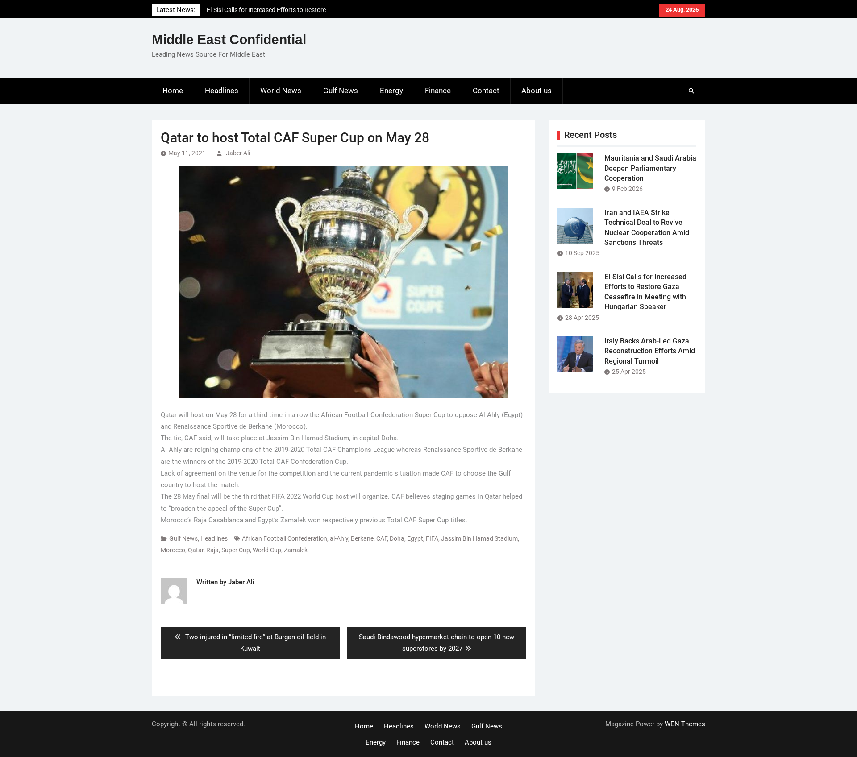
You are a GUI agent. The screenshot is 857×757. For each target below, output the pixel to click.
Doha (397, 538)
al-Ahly (339, 538)
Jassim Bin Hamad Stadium (479, 538)
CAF (381, 538)
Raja (212, 550)
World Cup (267, 550)
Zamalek (296, 550)
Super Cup (235, 550)
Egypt (415, 538)
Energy (391, 90)
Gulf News (340, 90)
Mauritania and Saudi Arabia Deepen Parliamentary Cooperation (650, 168)
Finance (438, 90)
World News (280, 90)
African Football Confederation (284, 538)
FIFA (432, 538)
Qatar (196, 550)
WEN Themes (685, 724)
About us (536, 90)
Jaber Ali (238, 153)
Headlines (221, 90)
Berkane (362, 538)
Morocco (173, 550)
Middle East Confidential (229, 39)
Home (172, 90)
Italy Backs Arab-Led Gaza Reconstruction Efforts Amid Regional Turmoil (649, 351)
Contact (486, 90)
